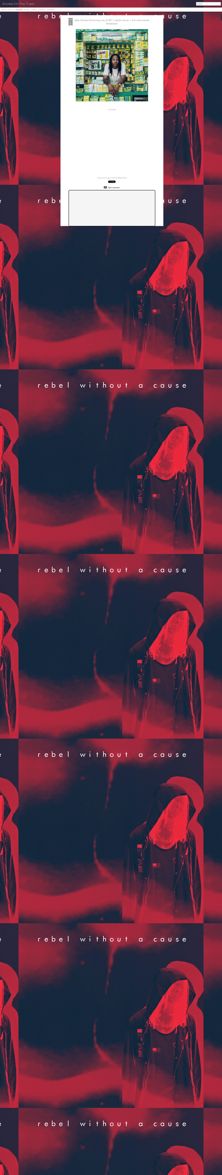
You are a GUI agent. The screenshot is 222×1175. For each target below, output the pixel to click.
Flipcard (11, 9)
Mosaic (26, 9)
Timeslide (50, 9)
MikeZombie (122, 178)
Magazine (19, 9)
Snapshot (41, 9)
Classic (3, 9)
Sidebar (34, 9)
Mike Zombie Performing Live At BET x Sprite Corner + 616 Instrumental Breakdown (112, 21)
